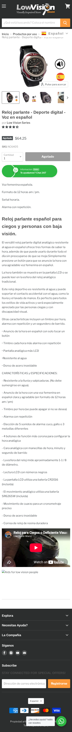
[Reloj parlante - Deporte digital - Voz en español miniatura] (10, 97)
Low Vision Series (18, 122)
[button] (10, 127)
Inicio (5, 34)
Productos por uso (25, 34)
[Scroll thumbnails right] (67, 98)
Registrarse (59, 683)
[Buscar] (65, 23)
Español (34, 701)
